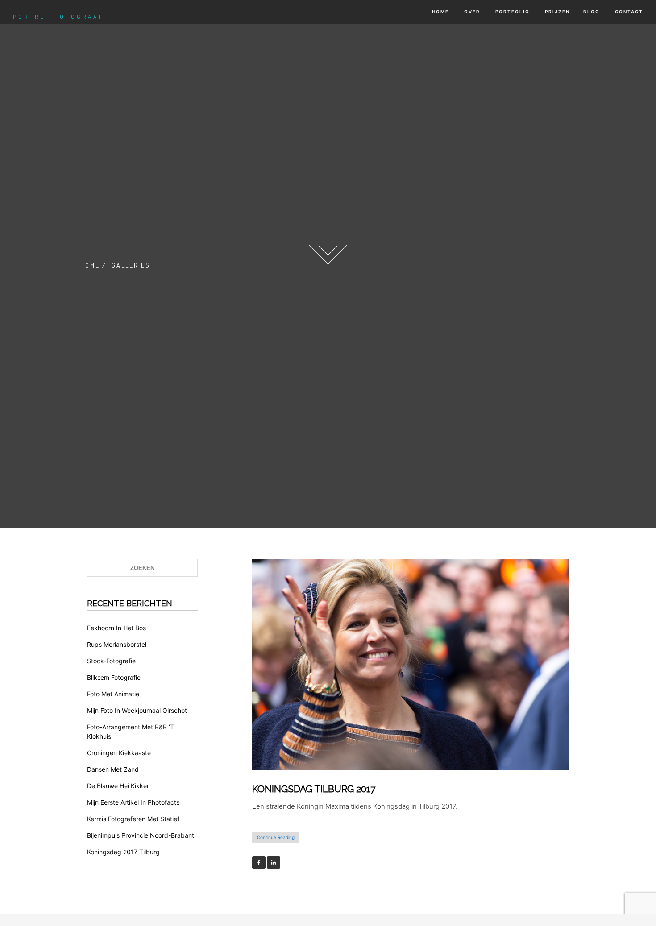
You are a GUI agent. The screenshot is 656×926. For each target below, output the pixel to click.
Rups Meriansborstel (116, 644)
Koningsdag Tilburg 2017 (313, 788)
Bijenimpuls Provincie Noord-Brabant (140, 835)
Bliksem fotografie (114, 677)
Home (439, 11)
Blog (591, 11)
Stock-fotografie (111, 661)
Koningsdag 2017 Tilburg (123, 852)
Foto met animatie (113, 694)
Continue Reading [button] (276, 837)
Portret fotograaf (58, 16)
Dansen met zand (113, 769)
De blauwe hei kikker (118, 786)
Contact (628, 11)
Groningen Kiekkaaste (119, 753)
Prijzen (556, 11)
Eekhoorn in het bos (116, 628)
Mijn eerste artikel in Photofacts (133, 802)
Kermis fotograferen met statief (133, 819)
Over (471, 11)
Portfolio (512, 11)
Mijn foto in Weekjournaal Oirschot (137, 710)
